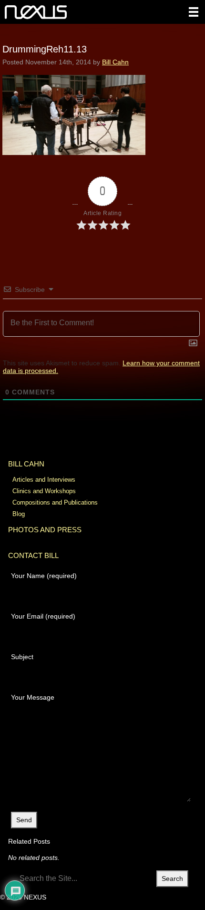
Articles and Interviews (43, 479)
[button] (193, 12)
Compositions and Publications (55, 502)
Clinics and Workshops (44, 491)
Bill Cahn (115, 62)
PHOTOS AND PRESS (45, 530)
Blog (18, 513)
